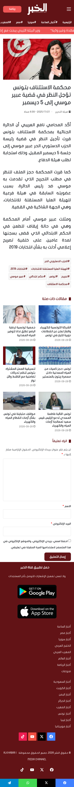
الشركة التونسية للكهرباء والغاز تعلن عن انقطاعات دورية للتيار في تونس (55, 331)
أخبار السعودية (62, 681)
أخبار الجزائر (64, 701)
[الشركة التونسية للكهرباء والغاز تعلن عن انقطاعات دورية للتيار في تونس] (55, 314)
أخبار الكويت (63, 688)
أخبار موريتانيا (63, 726)
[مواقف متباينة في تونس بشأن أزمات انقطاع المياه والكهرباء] (19, 401)
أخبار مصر (65, 633)
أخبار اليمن (65, 694)
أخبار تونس (64, 713)
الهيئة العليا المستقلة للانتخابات (49, 268)
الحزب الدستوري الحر (56, 261)
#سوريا (32, 22)
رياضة (12, 8)
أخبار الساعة (64, 626)
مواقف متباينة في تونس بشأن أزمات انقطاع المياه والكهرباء (19, 417)
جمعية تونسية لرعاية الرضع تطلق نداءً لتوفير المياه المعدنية (21, 331)
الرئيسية (67, 22)
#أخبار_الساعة (49, 22)
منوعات (66, 671)
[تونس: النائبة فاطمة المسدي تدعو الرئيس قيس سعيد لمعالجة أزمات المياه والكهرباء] (55, 401)
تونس (52, 276)
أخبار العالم (64, 658)
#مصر (19, 22)
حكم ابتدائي (36, 276)
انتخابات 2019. (17, 268)
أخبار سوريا (65, 639)
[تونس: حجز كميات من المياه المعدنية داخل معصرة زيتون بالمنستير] (55, 355)
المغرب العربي (62, 652)
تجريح (64, 276)
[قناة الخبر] (37, 9)
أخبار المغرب (63, 707)
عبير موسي (16, 276)
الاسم (67, 506)
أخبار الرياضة (64, 664)
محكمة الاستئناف (57, 284)
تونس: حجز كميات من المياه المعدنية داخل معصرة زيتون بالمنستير (57, 372)
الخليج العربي (63, 645)
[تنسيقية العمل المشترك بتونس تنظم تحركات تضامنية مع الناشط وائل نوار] (19, 355)
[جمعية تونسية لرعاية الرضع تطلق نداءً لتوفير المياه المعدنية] (19, 314)
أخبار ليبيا (66, 720)
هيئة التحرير (61, 112)
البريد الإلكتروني (61, 523)
